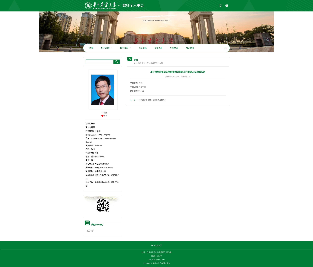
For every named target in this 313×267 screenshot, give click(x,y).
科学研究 (105, 48)
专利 (161, 63)
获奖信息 (143, 48)
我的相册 (190, 48)
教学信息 (124, 48)
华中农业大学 (156, 246)
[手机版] (220, 6)
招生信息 (158, 48)
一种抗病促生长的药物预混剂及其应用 (148, 100)
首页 (91, 48)
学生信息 (174, 48)
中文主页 (145, 63)
